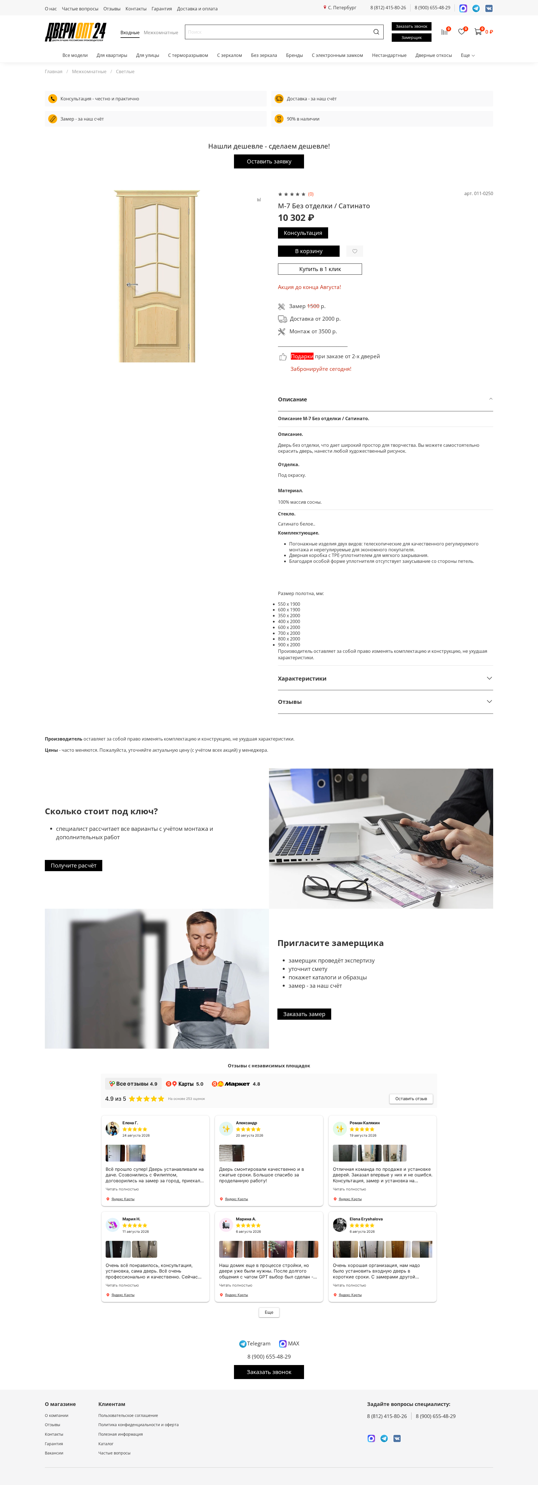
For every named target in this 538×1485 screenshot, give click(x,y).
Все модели (75, 55)
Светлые (125, 71)
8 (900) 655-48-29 (432, 7)
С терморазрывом (188, 55)
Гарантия (162, 9)
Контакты (136, 9)
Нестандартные (389, 55)
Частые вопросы (80, 9)
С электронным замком (337, 55)
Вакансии (54, 1453)
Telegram (259, 1343)
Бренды (294, 55)
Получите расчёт (73, 865)
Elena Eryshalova (366, 1218)
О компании (56, 1415)
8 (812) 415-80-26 (388, 7)
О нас (51, 9)
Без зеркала (264, 55)
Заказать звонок (411, 26)
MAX (293, 1343)
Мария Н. (131, 1218)
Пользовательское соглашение (128, 1415)
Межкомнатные (89, 71)
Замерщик (412, 37)
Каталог (105, 1443)
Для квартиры (112, 55)
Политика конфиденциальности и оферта (138, 1424)
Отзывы (111, 9)
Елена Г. (130, 1122)
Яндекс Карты (123, 1199)
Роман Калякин (365, 1122)
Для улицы (147, 55)
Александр (246, 1122)
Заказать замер (304, 1014)
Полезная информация (120, 1434)
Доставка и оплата (197, 9)
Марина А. (246, 1218)
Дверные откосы (434, 55)
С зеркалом (229, 55)
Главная (53, 71)
